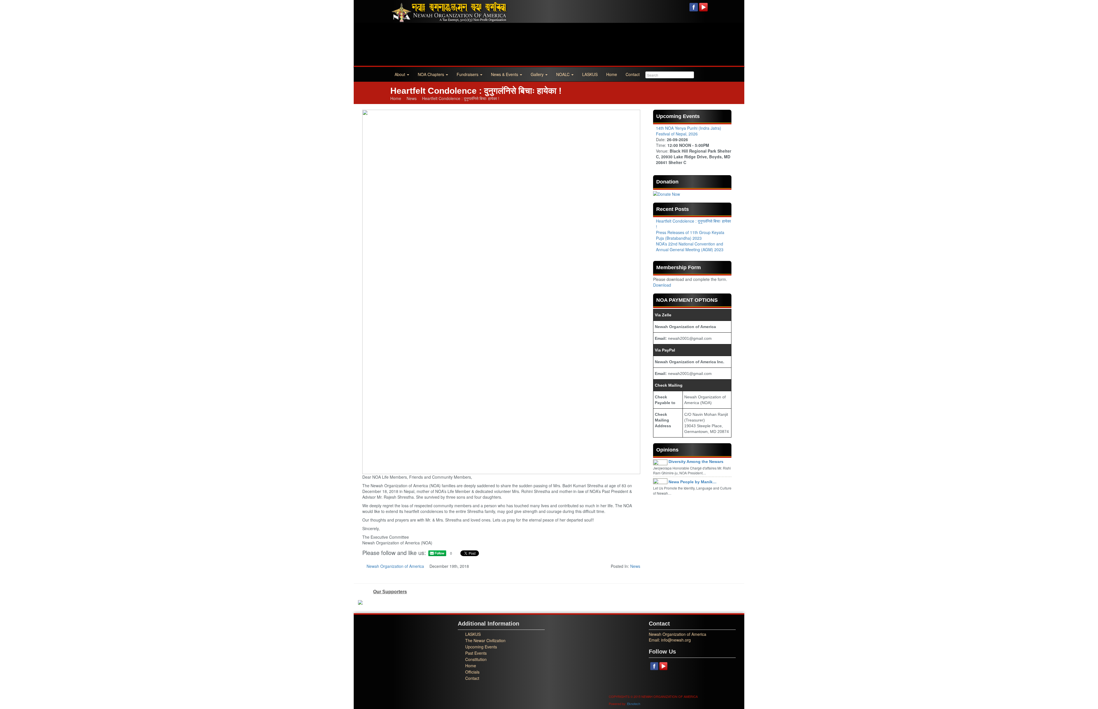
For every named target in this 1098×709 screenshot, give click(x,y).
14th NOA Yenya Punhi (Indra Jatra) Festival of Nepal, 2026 (688, 131)
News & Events (505, 74)
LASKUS (590, 74)
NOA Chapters (431, 74)
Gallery (538, 74)
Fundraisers (468, 74)
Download (662, 285)
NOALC (563, 74)
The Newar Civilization (485, 640)
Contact (633, 74)
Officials (472, 672)
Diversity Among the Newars (696, 461)
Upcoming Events (481, 647)
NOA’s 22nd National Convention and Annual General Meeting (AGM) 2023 (689, 246)
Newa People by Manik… (693, 482)
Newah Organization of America (395, 566)
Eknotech (633, 703)
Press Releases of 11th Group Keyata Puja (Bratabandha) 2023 (690, 235)
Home (611, 74)
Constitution (476, 659)
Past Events (476, 653)
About (400, 74)
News (412, 98)
